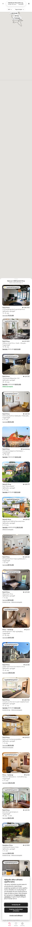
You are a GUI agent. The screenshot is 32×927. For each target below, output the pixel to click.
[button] (8, 315)
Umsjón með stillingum (16, 915)
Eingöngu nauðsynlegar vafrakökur (16, 910)
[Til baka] (3, 3)
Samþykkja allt (16, 904)
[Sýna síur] (29, 3)
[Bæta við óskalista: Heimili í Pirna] (27, 464)
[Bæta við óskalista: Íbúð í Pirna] (27, 287)
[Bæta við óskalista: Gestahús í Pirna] (27, 825)
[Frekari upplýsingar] (22, 282)
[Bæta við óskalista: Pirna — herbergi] (27, 609)
